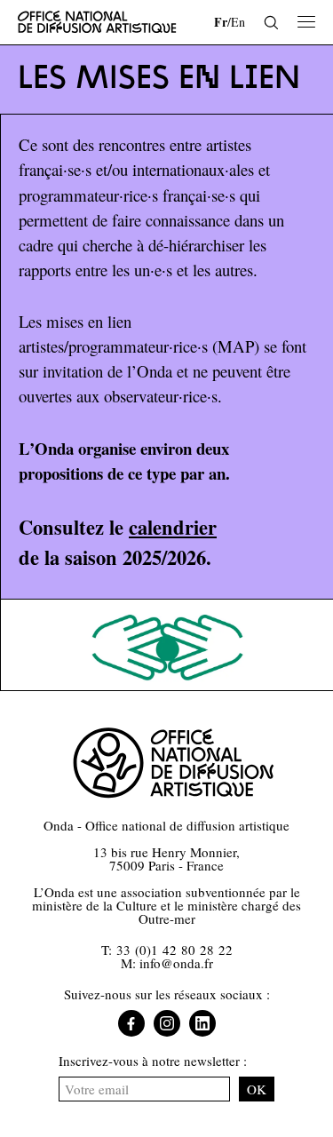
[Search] (271, 22)
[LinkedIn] (202, 1023)
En (238, 21)
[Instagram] (167, 1023)
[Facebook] (131, 1023)
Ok (256, 1089)
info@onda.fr (176, 963)
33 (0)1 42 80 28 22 (174, 949)
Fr (220, 21)
